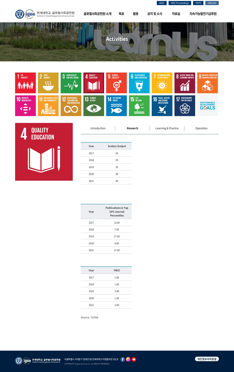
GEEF (161, 3)
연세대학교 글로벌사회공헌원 (44, 14)
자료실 (176, 13)
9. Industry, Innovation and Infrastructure (207, 83)
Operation (201, 128)
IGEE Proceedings (180, 3)
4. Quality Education (93, 83)
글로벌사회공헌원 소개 (97, 13)
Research (132, 128)
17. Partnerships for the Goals (184, 105)
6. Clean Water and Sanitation (139, 83)
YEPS (198, 3)
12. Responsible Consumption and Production (71, 105)
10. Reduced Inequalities (25, 105)
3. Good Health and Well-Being (71, 83)
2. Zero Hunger (48, 83)
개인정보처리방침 (206, 359)
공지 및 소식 (154, 13)
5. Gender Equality (116, 83)
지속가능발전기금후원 (202, 13)
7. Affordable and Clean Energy (162, 83)
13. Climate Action (93, 105)
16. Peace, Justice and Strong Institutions (162, 105)
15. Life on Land (139, 105)
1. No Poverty (25, 83)
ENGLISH (212, 3)
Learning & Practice (167, 128)
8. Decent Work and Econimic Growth (184, 83)
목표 (121, 13)
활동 (135, 13)
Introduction (98, 128)
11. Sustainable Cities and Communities (48, 105)
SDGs (207, 105)
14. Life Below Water (116, 105)
